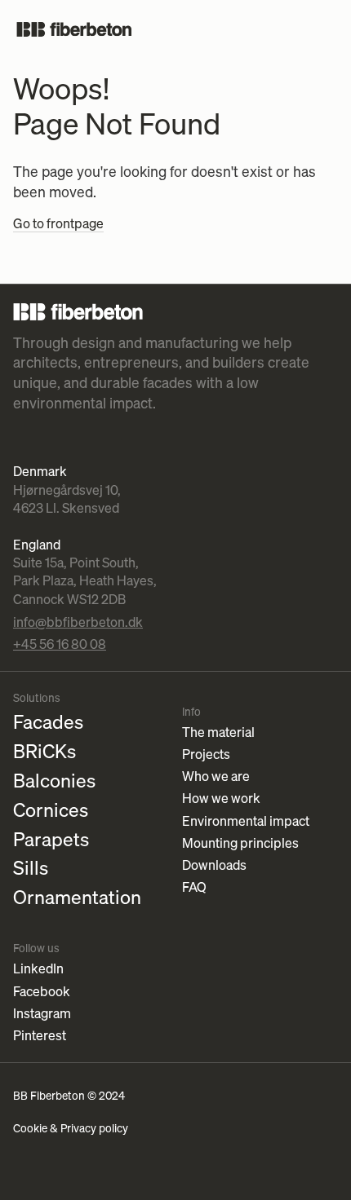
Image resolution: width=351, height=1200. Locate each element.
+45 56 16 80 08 (59, 644)
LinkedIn (38, 969)
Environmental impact (245, 821)
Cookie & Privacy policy (70, 1128)
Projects (206, 754)
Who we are (216, 776)
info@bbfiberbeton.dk (78, 622)
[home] (74, 29)
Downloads (214, 865)
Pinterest (39, 1035)
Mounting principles (240, 843)
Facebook (41, 991)
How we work (221, 798)
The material (218, 732)
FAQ (194, 887)
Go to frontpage (58, 223)
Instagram (42, 1013)
